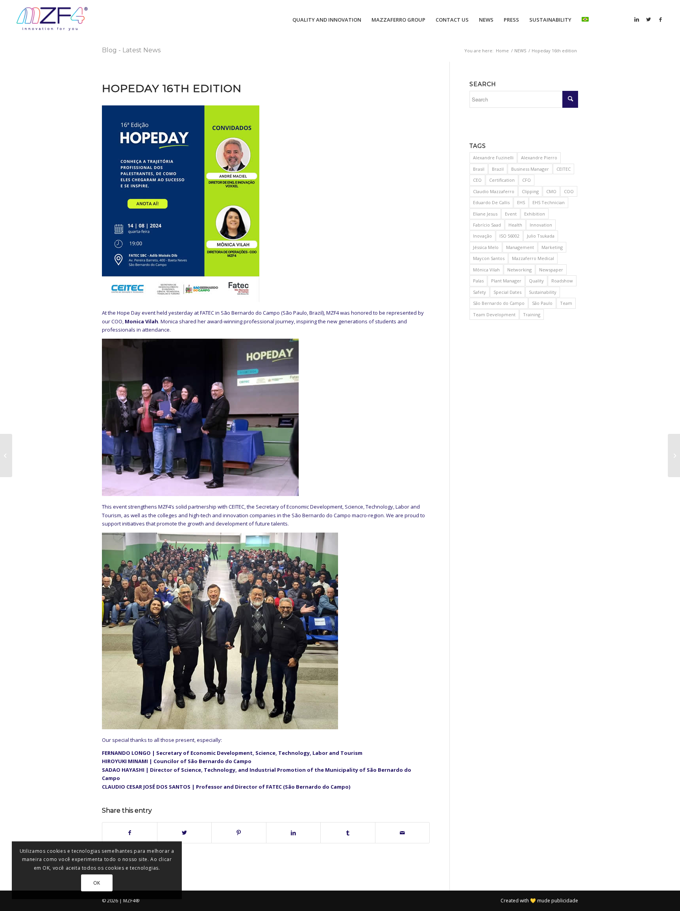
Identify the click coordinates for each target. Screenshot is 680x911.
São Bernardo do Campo (499, 303)
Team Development (494, 314)
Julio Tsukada (540, 236)
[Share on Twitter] (184, 832)
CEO (477, 180)
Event (511, 214)
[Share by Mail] (402, 832)
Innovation (541, 225)
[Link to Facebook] (660, 19)
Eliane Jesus (485, 214)
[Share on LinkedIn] (293, 832)
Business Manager (530, 169)
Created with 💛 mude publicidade (539, 900)
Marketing (552, 247)
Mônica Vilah (486, 270)
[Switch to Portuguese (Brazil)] (585, 19)
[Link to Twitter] (648, 19)
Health (515, 225)
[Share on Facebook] (129, 832)
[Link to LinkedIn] (637, 19)
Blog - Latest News (131, 50)
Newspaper (551, 270)
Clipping (530, 191)
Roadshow (562, 281)
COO (569, 191)
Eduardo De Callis (491, 202)
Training (531, 314)
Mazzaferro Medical (533, 258)
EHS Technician (548, 202)
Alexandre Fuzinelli (493, 157)
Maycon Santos (488, 258)
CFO (526, 180)
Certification (502, 180)
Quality (536, 281)
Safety (479, 292)
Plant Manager (506, 281)
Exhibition (534, 214)
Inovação (482, 236)
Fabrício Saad (487, 225)
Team (566, 303)
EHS (521, 202)
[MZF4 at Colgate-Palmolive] (674, 455)
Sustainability (542, 292)
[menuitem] (326, 19)
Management (520, 247)
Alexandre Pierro (539, 157)
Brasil (478, 169)
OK (96, 883)
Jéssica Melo (486, 247)
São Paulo (542, 303)
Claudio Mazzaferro (493, 191)
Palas (478, 281)
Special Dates (507, 292)
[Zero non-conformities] (6, 455)
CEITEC (563, 169)
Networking (519, 270)
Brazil (498, 169)
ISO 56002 (509, 236)
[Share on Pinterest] (239, 832)
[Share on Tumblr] (348, 832)
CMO (551, 191)
